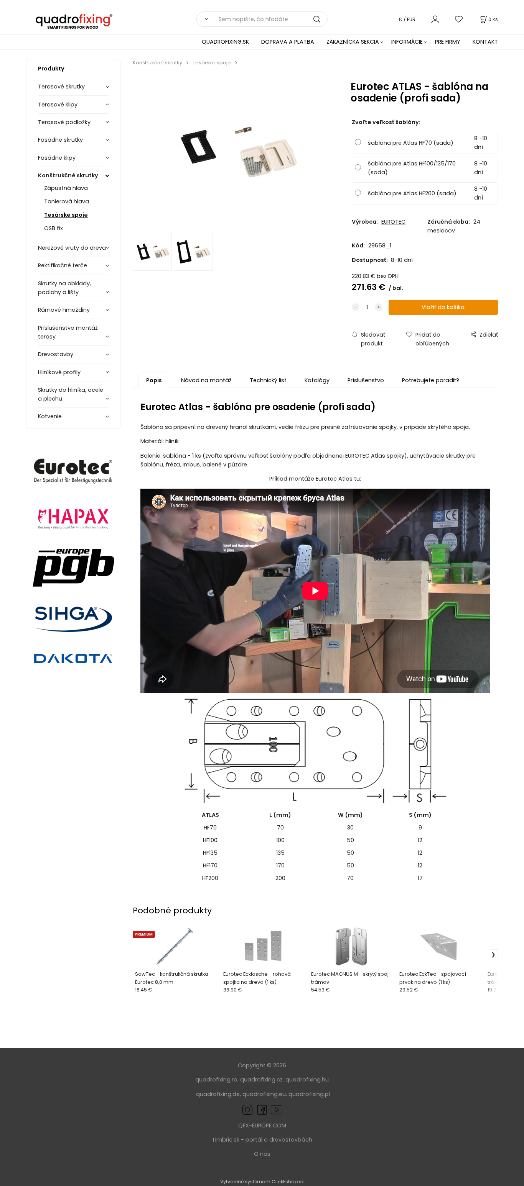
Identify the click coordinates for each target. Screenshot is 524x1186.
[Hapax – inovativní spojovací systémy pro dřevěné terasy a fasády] (73, 518)
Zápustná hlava (66, 188)
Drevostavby (55, 354)
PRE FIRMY (447, 42)
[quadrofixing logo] (74, 21)
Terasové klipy (57, 104)
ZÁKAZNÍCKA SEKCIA (352, 42)
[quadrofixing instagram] (247, 1109)
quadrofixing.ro (216, 1079)
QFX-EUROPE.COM (262, 1125)
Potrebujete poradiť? (430, 380)
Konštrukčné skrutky (68, 175)
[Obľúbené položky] (459, 19)
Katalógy (317, 380)
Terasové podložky (64, 122)
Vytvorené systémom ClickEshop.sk (262, 1181)
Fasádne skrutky (60, 140)
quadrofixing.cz (261, 1079)
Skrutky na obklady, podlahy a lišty (64, 288)
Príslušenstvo (366, 380)
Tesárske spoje (66, 215)
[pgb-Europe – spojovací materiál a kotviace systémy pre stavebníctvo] (73, 568)
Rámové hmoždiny (64, 310)
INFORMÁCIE (407, 42)
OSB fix (53, 228)
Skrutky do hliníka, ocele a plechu (70, 394)
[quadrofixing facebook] (260, 1109)
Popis (154, 380)
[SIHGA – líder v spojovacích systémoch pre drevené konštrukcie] (73, 619)
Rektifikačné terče (62, 265)
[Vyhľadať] (204, 19)
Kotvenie (50, 416)
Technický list (268, 380)
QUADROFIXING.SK (225, 42)
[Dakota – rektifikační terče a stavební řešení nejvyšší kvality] (73, 659)
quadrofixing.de (218, 1094)
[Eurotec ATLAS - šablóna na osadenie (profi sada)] (233, 151)
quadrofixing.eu (264, 1094)
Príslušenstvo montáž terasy (68, 332)
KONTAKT (485, 42)
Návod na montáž (206, 380)
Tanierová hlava (66, 201)
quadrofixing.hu (307, 1079)
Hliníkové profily (59, 372)
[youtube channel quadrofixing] (276, 1109)
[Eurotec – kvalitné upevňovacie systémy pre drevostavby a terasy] (73, 471)
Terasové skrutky (61, 86)
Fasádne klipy (57, 158)
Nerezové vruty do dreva (72, 248)
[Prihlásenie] (435, 19)
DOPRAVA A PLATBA (287, 42)
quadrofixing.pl (309, 1094)
